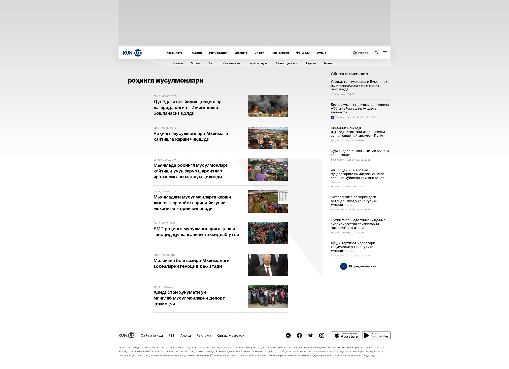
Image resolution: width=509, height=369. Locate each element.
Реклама (203, 335)
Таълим (177, 63)
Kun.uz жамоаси (230, 335)
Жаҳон (197, 53)
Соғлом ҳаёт (232, 63)
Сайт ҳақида (152, 335)
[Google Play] (376, 335)
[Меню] (385, 52)
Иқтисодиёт (218, 53)
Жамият (241, 53)
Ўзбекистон (175, 53)
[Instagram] (321, 335)
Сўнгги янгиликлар (349, 73)
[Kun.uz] (132, 53)
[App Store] (346, 335)
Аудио (321, 53)
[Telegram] (288, 335)
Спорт (259, 53)
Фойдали (303, 53)
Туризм (311, 63)
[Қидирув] (376, 53)
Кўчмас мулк (259, 63)
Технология (280, 53)
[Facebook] (299, 335)
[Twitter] (310, 335)
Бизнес (329, 63)
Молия (196, 63)
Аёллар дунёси (287, 63)
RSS (172, 335)
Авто (212, 63)
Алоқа (185, 335)
